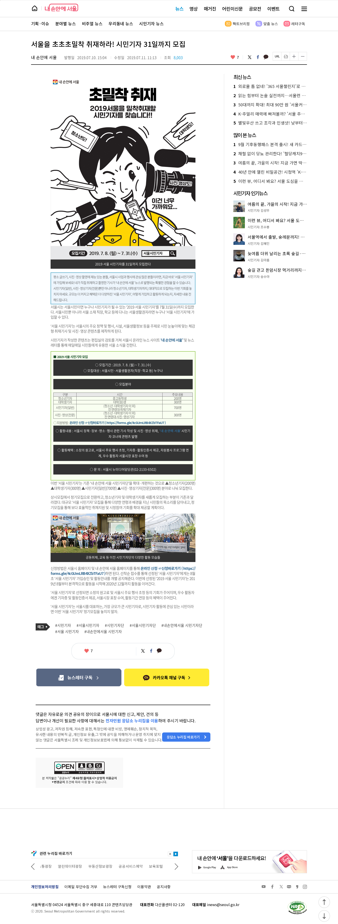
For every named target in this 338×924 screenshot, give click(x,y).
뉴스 (179, 8)
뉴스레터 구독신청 (117, 886)
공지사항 (164, 886)
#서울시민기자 (88, 625)
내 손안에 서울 (61, 7)
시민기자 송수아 (258, 276)
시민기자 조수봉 (258, 227)
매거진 (210, 8)
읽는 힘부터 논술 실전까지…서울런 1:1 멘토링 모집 (270, 95)
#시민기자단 (114, 625)
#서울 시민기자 (67, 632)
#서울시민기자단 (143, 625)
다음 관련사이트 (176, 866)
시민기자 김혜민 (258, 243)
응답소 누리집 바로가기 (183, 737)
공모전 (255, 8)
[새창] (79, 677)
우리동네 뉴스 (121, 23)
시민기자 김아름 (258, 260)
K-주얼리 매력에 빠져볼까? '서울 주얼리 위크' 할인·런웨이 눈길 (270, 114)
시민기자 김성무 (258, 210)
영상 (193, 8)
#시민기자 (63, 625)
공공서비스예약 (113, 866)
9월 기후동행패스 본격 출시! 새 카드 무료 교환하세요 (270, 144)
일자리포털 (160, 866)
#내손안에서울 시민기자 (103, 632)
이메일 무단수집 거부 (80, 886)
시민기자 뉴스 (151, 23)
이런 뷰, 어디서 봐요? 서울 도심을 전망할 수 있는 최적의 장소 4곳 (270, 181)
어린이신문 (232, 8)
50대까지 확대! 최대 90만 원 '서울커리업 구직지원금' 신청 (270, 104)
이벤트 (273, 8)
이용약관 (144, 886)
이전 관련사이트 (33, 866)
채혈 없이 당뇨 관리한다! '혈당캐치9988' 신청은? (270, 153)
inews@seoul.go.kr (223, 904)
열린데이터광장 (52, 866)
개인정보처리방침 (45, 886)
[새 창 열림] (297, 902)
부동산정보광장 (83, 866)
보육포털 (138, 866)
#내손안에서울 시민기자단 (181, 625)
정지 (170, 854)
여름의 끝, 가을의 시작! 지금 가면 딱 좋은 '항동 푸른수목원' (270, 163)
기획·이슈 (40, 23)
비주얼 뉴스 (92, 23)
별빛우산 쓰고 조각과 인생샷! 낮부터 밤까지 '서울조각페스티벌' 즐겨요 (270, 123)
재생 (175, 854)
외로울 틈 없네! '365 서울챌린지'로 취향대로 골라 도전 (270, 86)
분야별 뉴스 (65, 23)
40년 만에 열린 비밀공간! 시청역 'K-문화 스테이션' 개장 (270, 172)
